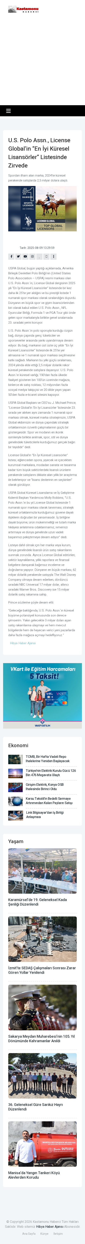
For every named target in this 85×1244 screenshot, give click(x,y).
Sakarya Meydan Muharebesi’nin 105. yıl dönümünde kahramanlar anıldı (41, 1039)
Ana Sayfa (28, 1234)
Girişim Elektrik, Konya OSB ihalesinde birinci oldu (45, 787)
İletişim (58, 1234)
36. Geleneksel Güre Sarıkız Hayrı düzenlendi (35, 1107)
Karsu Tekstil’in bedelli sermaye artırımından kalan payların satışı (49, 800)
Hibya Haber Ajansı (49, 1226)
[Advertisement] (42, 60)
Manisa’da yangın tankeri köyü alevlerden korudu (34, 1175)
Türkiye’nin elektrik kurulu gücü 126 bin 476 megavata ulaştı (51, 773)
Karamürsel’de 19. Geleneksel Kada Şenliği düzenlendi (37, 902)
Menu (9, 110)
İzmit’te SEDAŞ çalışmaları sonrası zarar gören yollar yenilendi (42, 970)
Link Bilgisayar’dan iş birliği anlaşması (45, 814)
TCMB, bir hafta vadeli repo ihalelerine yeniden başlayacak (47, 759)
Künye (44, 1234)
